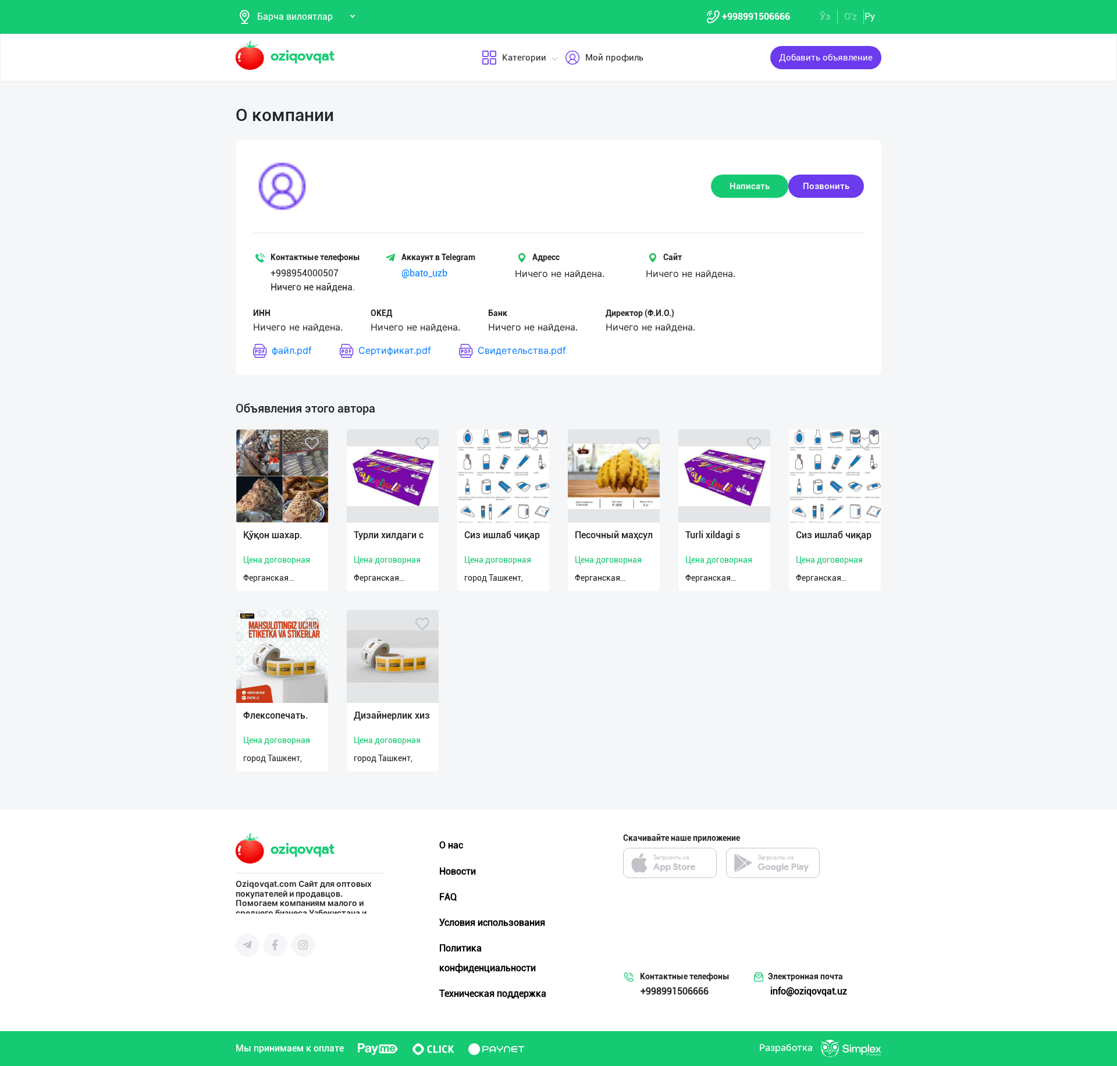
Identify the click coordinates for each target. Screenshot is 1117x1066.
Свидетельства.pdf (522, 350)
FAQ (448, 896)
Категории (524, 57)
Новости (457, 871)
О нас (451, 845)
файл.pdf (292, 350)
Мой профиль (614, 57)
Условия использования (492, 922)
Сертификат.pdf (394, 350)
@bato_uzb (424, 273)
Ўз (825, 16)
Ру (870, 16)
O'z (850, 16)
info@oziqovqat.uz (808, 991)
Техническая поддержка (492, 993)
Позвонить (826, 186)
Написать (750, 186)
